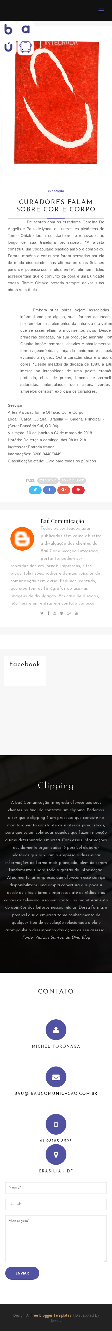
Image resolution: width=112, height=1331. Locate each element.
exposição (56, 191)
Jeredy (56, 1320)
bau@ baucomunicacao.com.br (56, 1094)
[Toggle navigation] (101, 10)
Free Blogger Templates (50, 1315)
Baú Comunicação (62, 520)
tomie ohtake (72, 480)
